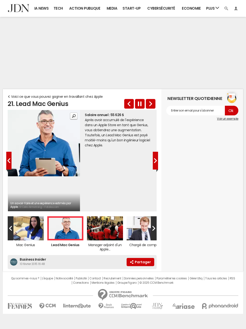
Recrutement (112, 278)
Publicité (81, 278)
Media (112, 8)
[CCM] (47, 306)
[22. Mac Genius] (129, 104)
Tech (58, 8)
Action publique (84, 8)
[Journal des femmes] (20, 306)
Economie (191, 8)
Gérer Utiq (196, 278)
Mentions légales (103, 282)
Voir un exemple (227, 118)
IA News (41, 8)
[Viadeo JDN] (157, 306)
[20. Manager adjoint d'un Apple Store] (150, 104)
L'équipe (47, 278)
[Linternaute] (77, 306)
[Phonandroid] (220, 306)
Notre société (64, 278)
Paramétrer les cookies (171, 278)
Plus (210, 8)
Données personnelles (139, 278)
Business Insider (33, 259)
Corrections (81, 282)
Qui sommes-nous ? (25, 278)
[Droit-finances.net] (106, 306)
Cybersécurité (161, 8)
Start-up (132, 8)
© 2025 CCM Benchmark (156, 282)
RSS (232, 278)
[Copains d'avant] (131, 306)
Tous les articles (216, 278)
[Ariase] (183, 306)
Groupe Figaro (127, 282)
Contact (95, 278)
